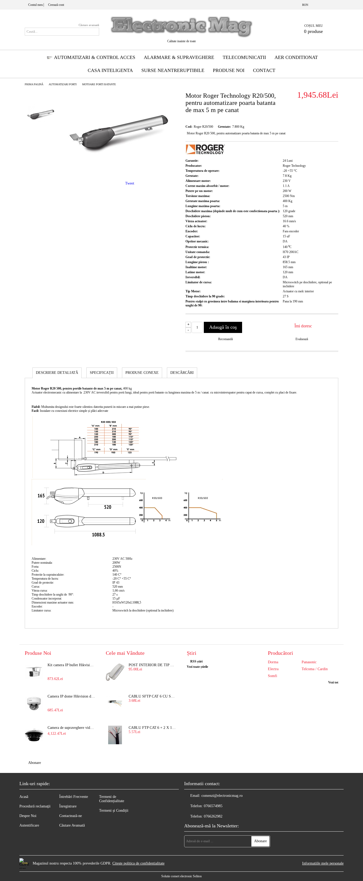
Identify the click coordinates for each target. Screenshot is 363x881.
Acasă (23, 797)
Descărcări (182, 373)
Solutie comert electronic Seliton (181, 876)
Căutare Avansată (72, 825)
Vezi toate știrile (197, 667)
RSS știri (196, 661)
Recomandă (225, 339)
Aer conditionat (296, 57)
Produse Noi (228, 70)
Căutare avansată (89, 25)
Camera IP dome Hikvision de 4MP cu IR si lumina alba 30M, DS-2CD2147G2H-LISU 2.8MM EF (71, 696)
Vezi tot (333, 682)
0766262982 (213, 816)
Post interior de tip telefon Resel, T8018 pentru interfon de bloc (152, 665)
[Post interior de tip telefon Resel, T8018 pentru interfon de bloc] (115, 672)
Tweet (129, 183)
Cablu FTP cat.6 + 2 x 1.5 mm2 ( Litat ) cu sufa (152, 728)
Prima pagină (34, 84)
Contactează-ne (70, 816)
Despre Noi (27, 816)
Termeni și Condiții (113, 810)
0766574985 (213, 806)
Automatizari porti (63, 84)
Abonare (34, 763)
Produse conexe (142, 373)
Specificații (102, 373)
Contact (264, 70)
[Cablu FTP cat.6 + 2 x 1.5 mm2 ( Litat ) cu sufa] (115, 735)
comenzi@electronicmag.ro (222, 796)
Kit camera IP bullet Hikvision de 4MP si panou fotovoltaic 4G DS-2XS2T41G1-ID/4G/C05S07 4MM (71, 665)
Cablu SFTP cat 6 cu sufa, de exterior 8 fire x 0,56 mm (152, 696)
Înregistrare (68, 806)
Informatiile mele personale (323, 863)
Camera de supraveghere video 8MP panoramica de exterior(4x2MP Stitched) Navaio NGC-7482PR (71, 728)
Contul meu (35, 5)
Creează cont (56, 5)
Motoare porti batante (99, 84)
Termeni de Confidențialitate (111, 799)
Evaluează (302, 339)
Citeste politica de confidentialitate (138, 863)
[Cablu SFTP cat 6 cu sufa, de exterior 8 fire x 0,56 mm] (115, 703)
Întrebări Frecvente (73, 797)
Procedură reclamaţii (34, 806)
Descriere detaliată (57, 373)
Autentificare (29, 825)
